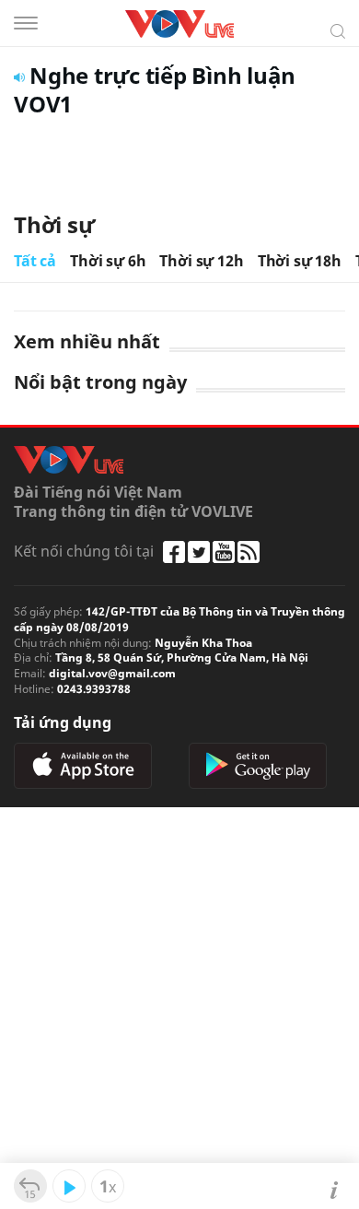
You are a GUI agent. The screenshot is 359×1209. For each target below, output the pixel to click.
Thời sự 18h (300, 261)
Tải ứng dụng (62, 722)
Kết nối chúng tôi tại (84, 551)
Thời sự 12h (201, 261)
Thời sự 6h (107, 261)
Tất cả (35, 261)
